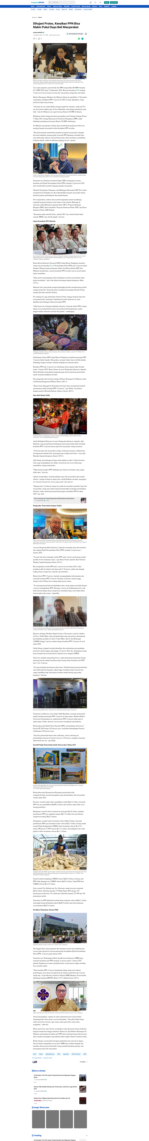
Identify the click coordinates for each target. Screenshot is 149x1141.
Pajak (52, 265)
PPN (77, 90)
